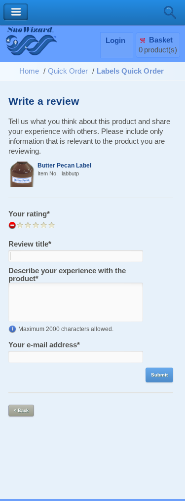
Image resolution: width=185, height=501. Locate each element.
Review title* (29, 244)
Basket (161, 40)
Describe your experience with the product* (67, 275)
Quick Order (68, 71)
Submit (159, 374)
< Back (21, 410)
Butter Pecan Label (64, 165)
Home (29, 71)
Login (115, 40)
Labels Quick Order (130, 71)
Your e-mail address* (44, 345)
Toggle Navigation (15, 12)
